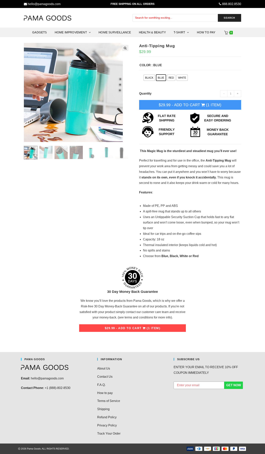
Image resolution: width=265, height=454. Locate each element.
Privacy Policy (107, 425)
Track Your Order (108, 433)
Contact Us (105, 376)
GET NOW (233, 385)
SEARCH (229, 18)
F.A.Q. (101, 384)
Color (145, 65)
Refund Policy (107, 417)
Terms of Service (108, 401)
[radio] (149, 78)
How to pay (105, 393)
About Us (103, 368)
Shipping (103, 409)
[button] (125, 48)
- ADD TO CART (190, 105)
